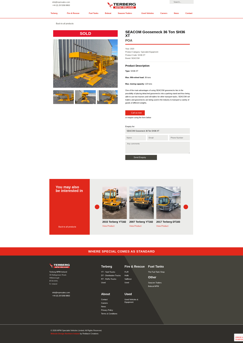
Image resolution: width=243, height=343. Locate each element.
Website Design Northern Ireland (65, 334)
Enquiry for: (130, 126)
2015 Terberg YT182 (168, 221)
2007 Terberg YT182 (114, 221)
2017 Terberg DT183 (141, 221)
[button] (55, 13)
